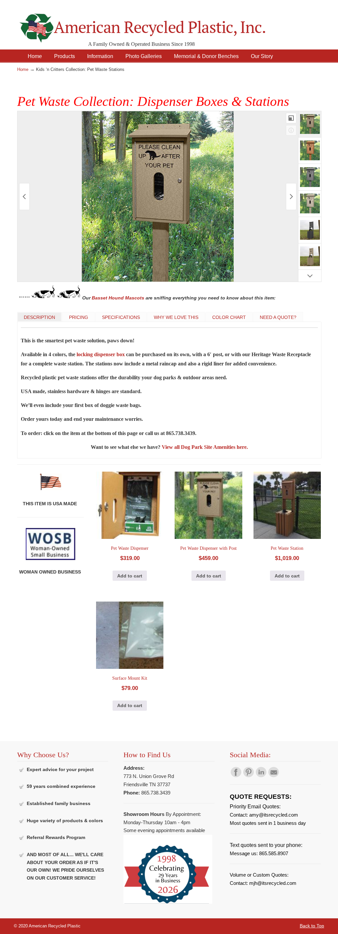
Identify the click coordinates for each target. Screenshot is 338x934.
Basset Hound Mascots (118, 297)
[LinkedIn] (261, 775)
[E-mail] (273, 775)
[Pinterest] (248, 775)
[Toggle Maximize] (291, 118)
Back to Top (312, 925)
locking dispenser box (101, 354)
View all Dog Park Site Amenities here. (205, 447)
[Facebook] (236, 775)
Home (22, 69)
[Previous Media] (24, 196)
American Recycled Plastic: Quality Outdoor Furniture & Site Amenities (159, 23)
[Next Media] (291, 196)
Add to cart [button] (129, 575)
